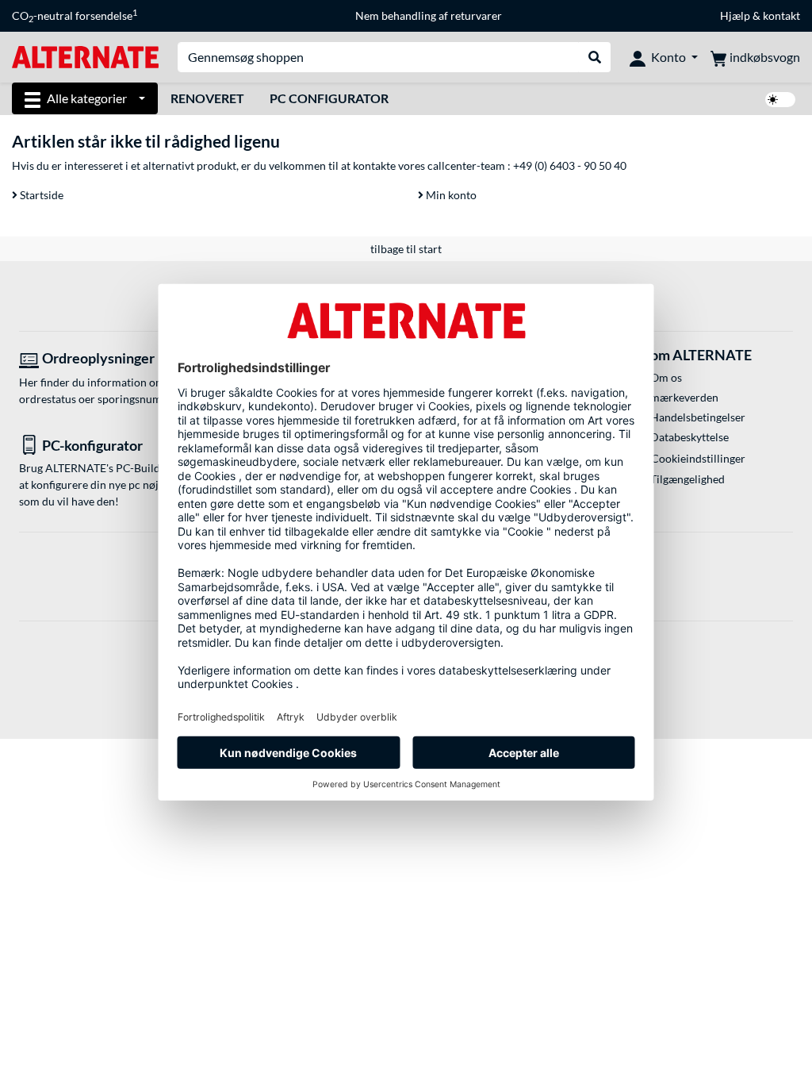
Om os (666, 377)
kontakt (781, 15)
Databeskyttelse (689, 437)
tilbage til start (406, 249)
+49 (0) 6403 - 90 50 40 (569, 165)
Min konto (450, 195)
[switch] (780, 99)
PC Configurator (329, 98)
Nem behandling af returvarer (428, 15)
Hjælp (735, 15)
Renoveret (207, 98)
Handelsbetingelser (697, 417)
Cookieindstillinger (698, 458)
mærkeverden (684, 397)
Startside (40, 195)
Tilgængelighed (687, 479)
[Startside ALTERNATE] (85, 56)
